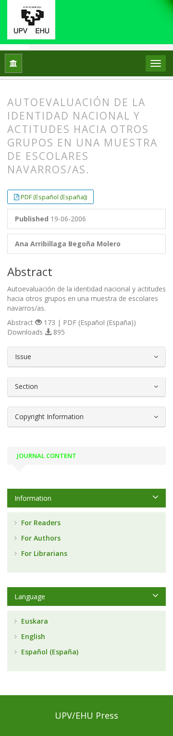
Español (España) (48, 651)
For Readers (40, 522)
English (32, 636)
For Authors (40, 538)
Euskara (33, 621)
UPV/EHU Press (86, 715)
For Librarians (43, 553)
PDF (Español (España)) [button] (54, 197)
